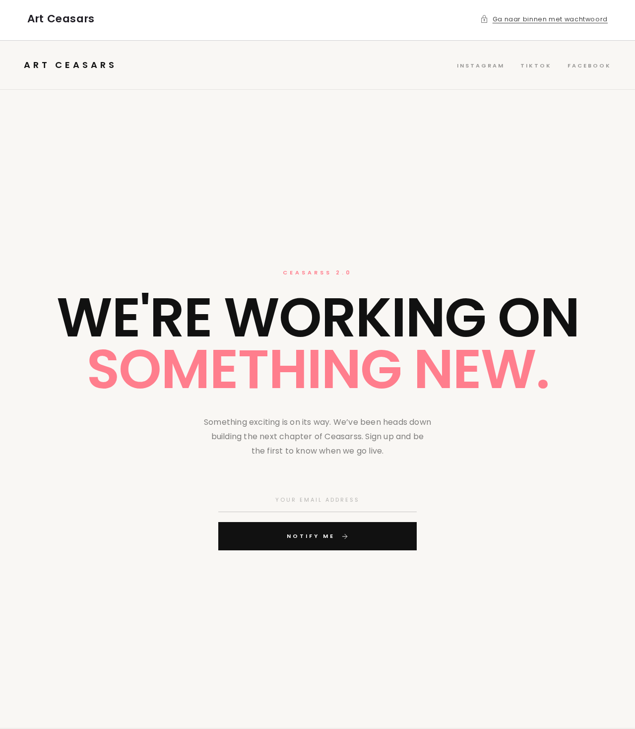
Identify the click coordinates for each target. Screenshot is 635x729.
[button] (544, 19)
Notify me (311, 536)
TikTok (536, 65)
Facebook (589, 65)
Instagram (481, 65)
